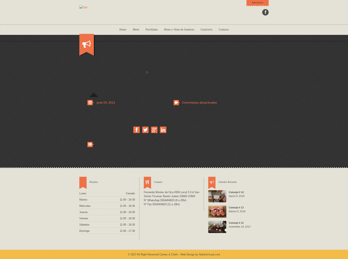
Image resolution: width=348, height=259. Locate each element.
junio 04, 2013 (106, 102)
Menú (136, 29)
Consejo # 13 (236, 207)
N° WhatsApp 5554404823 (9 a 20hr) (165, 200)
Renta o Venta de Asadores (179, 29)
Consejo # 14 (236, 192)
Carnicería (206, 29)
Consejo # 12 (236, 223)
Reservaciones (257, 3)
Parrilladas (152, 29)
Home (122, 29)
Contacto (224, 29)
